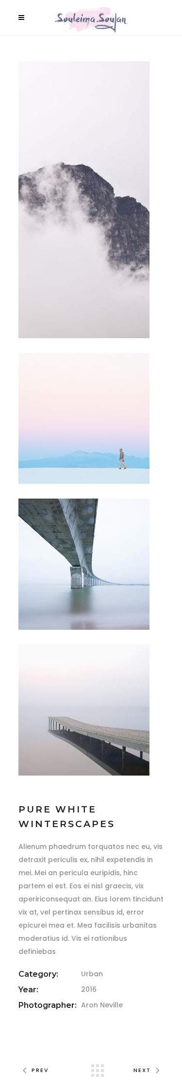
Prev (40, 1070)
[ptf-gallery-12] (83, 418)
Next (142, 1070)
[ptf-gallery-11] (83, 199)
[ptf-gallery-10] (83, 710)
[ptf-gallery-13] (83, 564)
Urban (92, 974)
